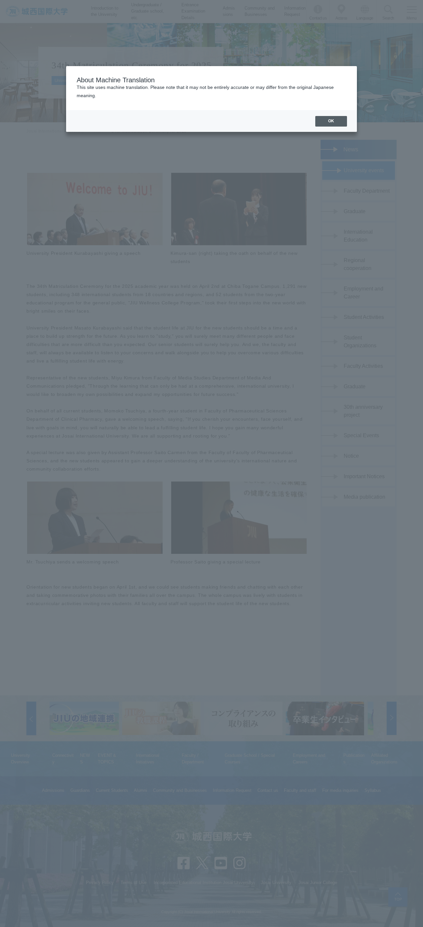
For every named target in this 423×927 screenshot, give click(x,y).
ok (331, 121)
